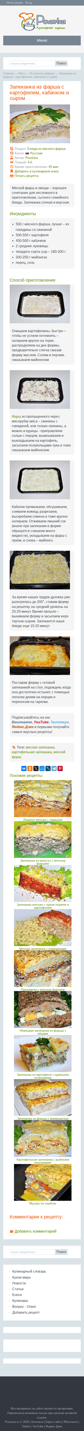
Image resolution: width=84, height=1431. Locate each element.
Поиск (61, 63)
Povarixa (31, 158)
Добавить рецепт (26, 1312)
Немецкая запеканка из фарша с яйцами (43, 1032)
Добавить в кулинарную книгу (37, 171)
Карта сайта (54, 1421)
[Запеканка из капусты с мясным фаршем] (43, 839)
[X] (36, 768)
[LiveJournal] (48, 768)
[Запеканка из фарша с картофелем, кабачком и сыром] (42, 125)
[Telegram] (54, 768)
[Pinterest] (60, 768)
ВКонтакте (71, 1421)
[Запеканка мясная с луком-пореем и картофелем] (43, 883)
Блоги (17, 1295)
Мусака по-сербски (42, 1203)
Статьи (17, 1289)
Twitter (26, 1426)
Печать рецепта (26, 176)
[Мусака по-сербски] (43, 1182)
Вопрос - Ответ (24, 1306)
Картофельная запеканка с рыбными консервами (43, 1161)
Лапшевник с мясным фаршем (43, 989)
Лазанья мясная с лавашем (42, 819)
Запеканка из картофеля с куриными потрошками (43, 1076)
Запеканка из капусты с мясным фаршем (42, 862)
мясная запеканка (40, 747)
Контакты (37, 1421)
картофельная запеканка (32, 752)
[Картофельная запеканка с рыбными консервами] (43, 1138)
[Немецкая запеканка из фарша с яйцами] (43, 1009)
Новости (19, 1283)
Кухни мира (21, 1277)
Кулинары (20, 1300)
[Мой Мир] (42, 768)
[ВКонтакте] (23, 768)
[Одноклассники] (30, 768)
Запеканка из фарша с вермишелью (42, 1118)
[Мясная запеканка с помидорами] (43, 927)
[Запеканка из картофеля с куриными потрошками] (43, 1053)
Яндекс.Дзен (54, 1426)
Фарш (16, 416)
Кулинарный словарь (29, 1271)
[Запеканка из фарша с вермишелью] (43, 1097)
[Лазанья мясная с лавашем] (43, 798)
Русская (36, 153)
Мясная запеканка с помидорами (43, 948)
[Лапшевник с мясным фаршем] (43, 968)
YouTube (37, 1426)
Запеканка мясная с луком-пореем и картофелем (43, 906)
